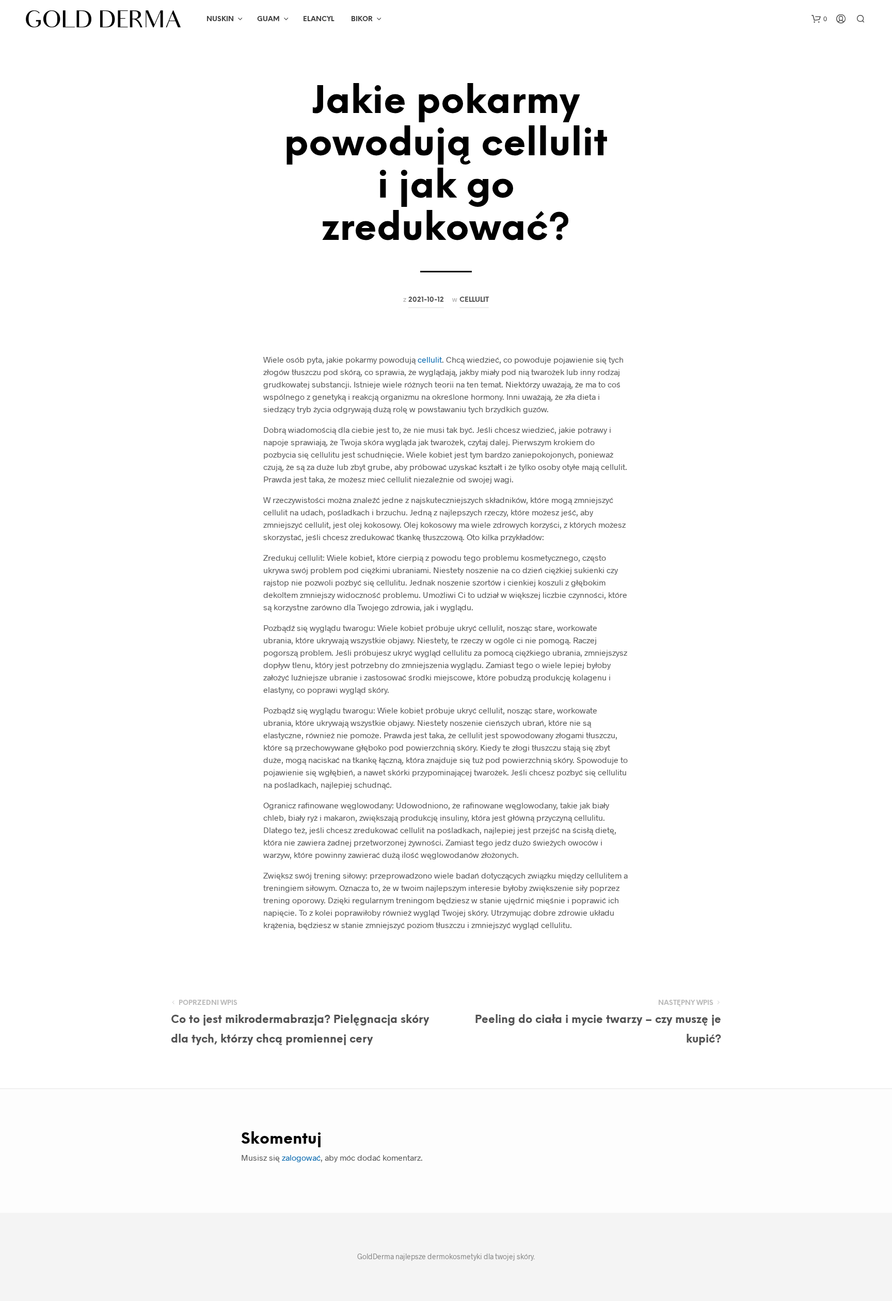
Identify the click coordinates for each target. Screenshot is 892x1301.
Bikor (362, 19)
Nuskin (220, 19)
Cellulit (474, 299)
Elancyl (318, 19)
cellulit (430, 359)
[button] (819, 19)
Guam (268, 19)
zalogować (301, 1157)
